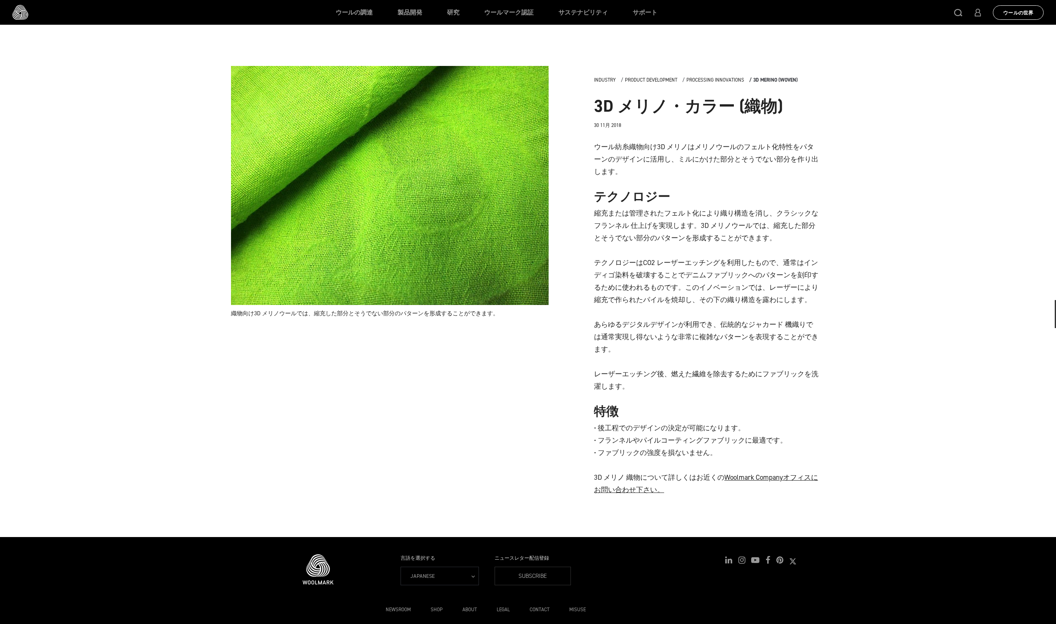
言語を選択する (418, 558)
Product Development (651, 80)
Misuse (577, 609)
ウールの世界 (1018, 12)
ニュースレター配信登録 (522, 558)
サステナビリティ (583, 12)
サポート (645, 12)
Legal (503, 609)
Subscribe (533, 576)
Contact (539, 609)
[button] (958, 12)
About (469, 609)
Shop (437, 609)
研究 (453, 12)
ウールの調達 (354, 12)
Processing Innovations (715, 80)
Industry (605, 80)
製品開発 (410, 12)
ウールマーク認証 (509, 12)
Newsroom (398, 609)
